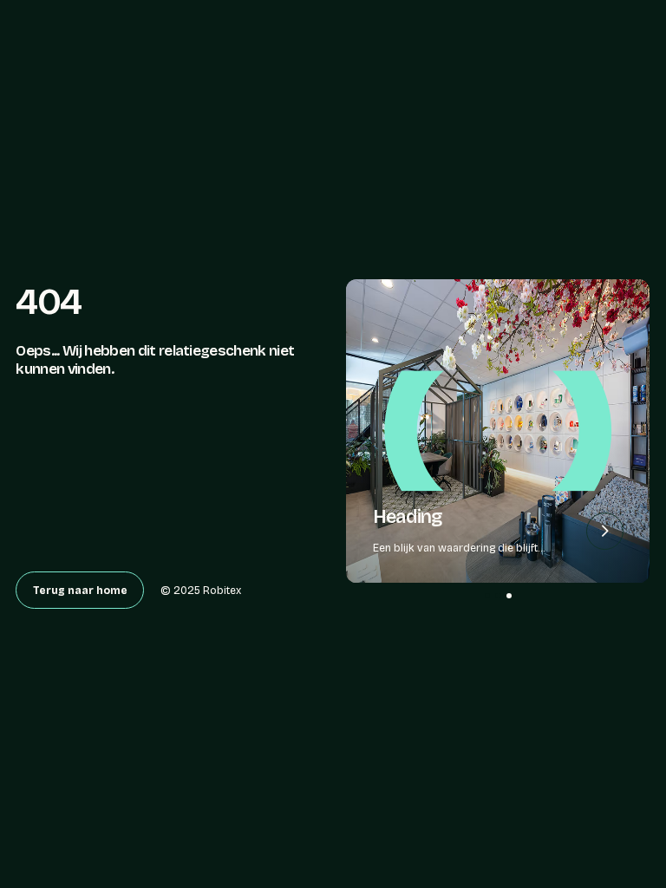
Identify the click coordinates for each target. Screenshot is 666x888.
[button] (487, 595)
